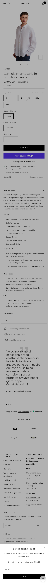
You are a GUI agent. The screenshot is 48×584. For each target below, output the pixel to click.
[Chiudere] (44, 547)
